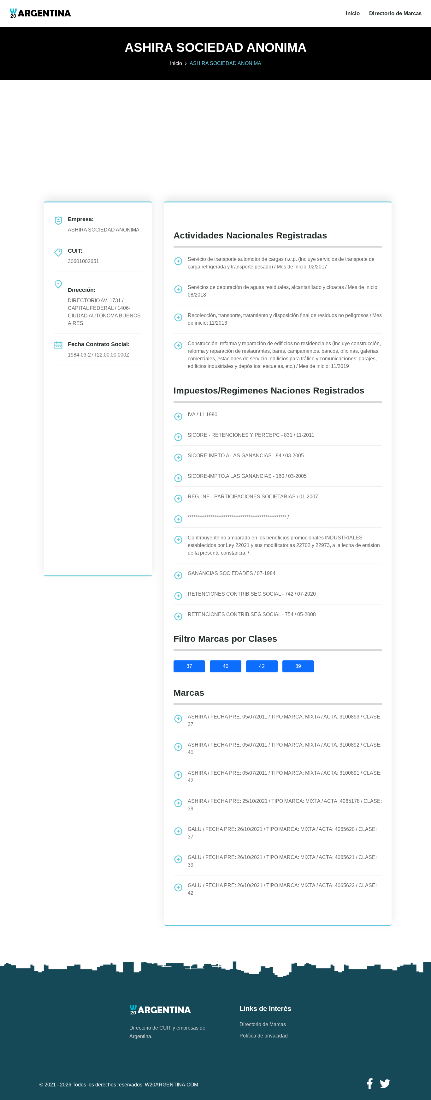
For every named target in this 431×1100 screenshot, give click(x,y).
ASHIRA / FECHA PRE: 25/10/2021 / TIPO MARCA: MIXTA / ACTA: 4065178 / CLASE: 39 (285, 804)
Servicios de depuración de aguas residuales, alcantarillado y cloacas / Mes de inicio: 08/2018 (283, 291)
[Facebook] (369, 1084)
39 (298, 666)
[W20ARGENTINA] (40, 13)
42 (262, 666)
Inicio (353, 13)
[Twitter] (385, 1084)
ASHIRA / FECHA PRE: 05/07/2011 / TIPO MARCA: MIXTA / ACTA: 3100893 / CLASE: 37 (284, 720)
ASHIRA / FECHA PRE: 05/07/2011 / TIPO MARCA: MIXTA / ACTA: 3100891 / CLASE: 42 (284, 776)
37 (189, 666)
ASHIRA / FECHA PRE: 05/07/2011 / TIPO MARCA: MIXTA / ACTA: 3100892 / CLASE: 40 (284, 748)
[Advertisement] (215, 124)
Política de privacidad (263, 1035)
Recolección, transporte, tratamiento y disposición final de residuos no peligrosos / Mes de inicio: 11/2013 (285, 319)
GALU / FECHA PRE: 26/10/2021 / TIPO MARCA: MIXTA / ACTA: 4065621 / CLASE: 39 (282, 861)
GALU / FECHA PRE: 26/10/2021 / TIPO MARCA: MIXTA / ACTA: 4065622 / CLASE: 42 (282, 889)
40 (225, 666)
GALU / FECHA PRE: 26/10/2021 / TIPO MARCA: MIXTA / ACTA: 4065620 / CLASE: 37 (282, 833)
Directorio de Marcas (395, 13)
